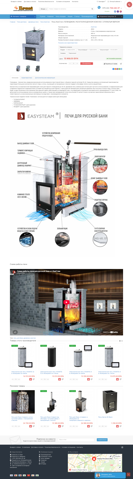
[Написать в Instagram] (121, 11)
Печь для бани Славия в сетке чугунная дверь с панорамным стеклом (22, 419)
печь (15, 338)
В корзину (87, 63)
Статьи (76, 16)
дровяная (27, 338)
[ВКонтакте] (113, 69)
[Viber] (117, 69)
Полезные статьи (46, 456)
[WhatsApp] (119, 69)
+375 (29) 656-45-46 (18, 458)
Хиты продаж (61, 16)
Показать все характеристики (67, 43)
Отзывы (43, 463)
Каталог (19, 16)
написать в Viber (17, 454)
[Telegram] (121, 69)
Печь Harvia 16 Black (105, 417)
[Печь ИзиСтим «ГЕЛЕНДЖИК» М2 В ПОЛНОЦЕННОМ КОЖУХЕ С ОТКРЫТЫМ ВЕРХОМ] (33, 44)
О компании (26, 447)
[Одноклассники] (115, 69)
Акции (70, 16)
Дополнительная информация (45, 77)
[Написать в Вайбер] (118, 11)
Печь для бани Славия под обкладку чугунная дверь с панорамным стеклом (50, 419)
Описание (15, 77)
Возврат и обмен (16, 1)
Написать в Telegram (18, 456)
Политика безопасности (46, 1)
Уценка (42, 16)
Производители (87, 16)
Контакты (75, 1)
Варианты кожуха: (66, 47)
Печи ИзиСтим (45, 22)
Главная (12, 22)
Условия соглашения (63, 1)
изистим (33, 338)
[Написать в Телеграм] (115, 11)
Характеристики (26, 77)
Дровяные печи (33, 22)
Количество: (63, 63)
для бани (20, 338)
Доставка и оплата (30, 1)
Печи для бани (22, 22)
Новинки (50, 16)
